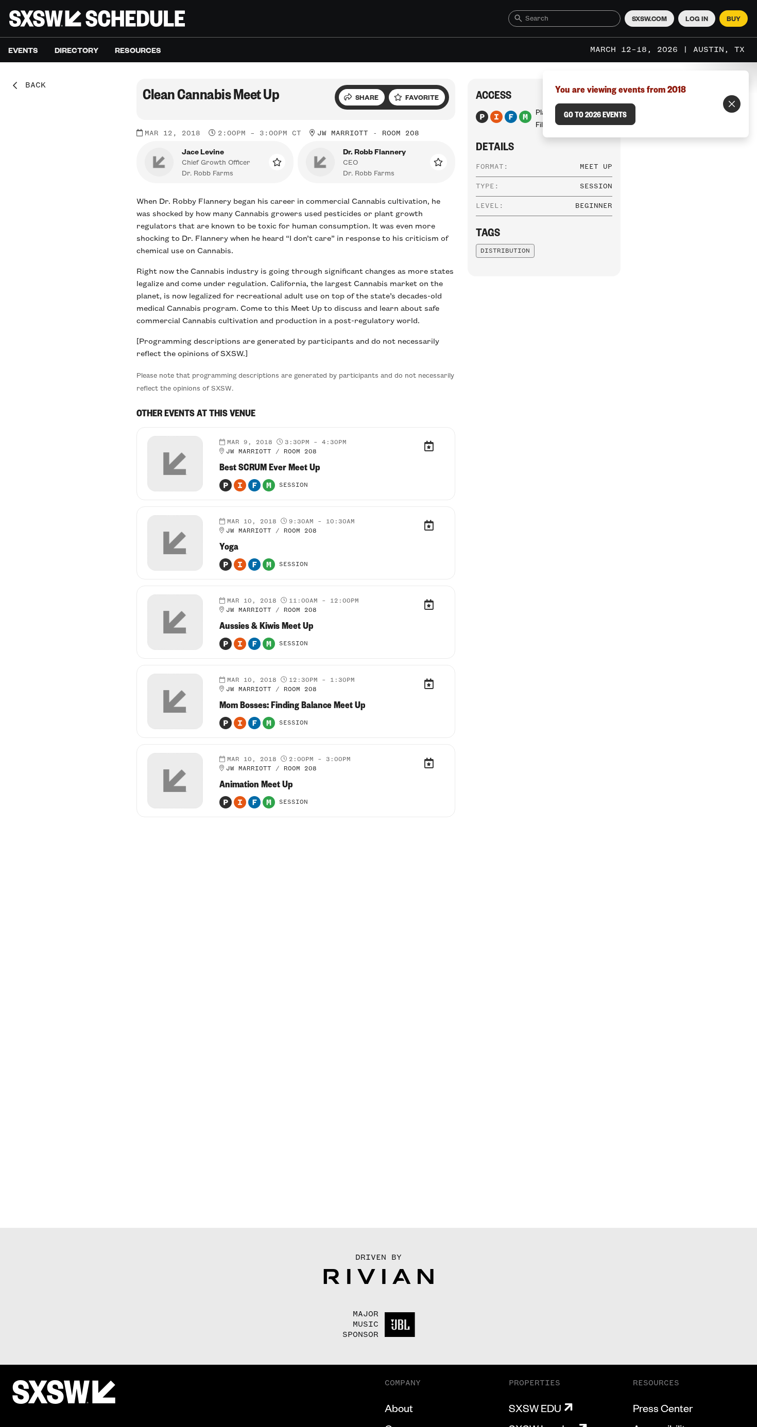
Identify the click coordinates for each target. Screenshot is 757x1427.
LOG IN (696, 18)
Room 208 (400, 133)
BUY (734, 18)
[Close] (732, 104)
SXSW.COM (649, 18)
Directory (76, 50)
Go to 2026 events (595, 114)
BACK (32, 85)
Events (23, 50)
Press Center (663, 1408)
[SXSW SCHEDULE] (97, 18)
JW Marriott (342, 133)
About (399, 1408)
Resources (138, 50)
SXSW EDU (535, 1408)
